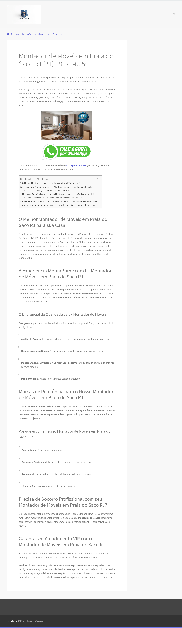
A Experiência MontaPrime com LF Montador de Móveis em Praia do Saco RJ (57, 186)
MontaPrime (12, 621)
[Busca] (171, 11)
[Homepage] (24, 14)
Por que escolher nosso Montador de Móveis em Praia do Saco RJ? (54, 197)
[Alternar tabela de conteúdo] (97, 179)
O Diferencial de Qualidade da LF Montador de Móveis (49, 190)
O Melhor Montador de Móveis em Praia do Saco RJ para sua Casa (52, 183)
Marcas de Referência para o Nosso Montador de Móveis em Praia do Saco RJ (58, 194)
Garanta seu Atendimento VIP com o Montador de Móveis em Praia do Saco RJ (58, 205)
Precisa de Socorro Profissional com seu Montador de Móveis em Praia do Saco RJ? (61, 201)
